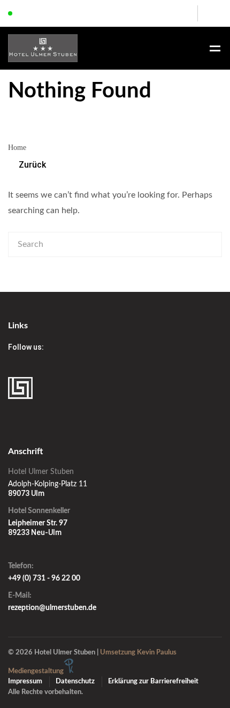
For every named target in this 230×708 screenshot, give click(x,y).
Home (17, 148)
